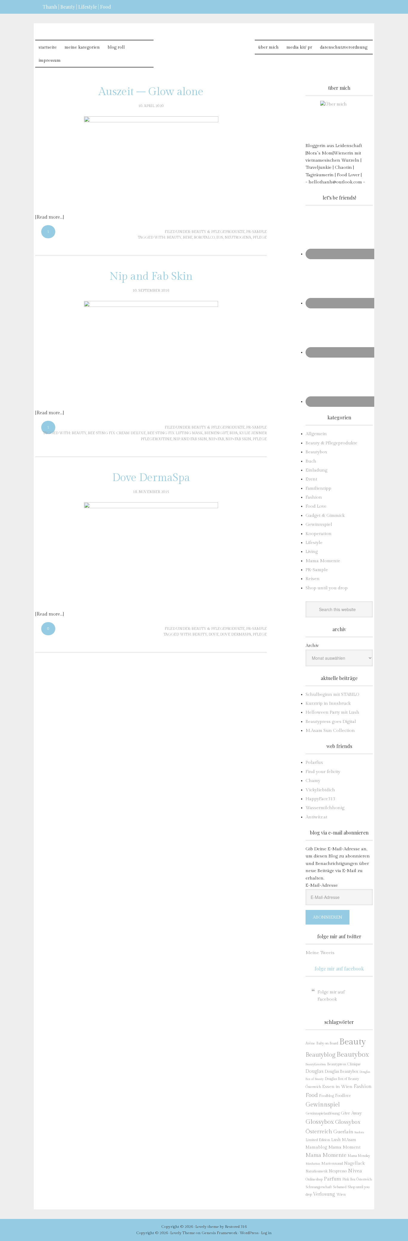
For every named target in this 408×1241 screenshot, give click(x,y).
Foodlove (343, 1095)
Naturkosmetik (317, 1171)
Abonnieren (327, 917)
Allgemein (316, 433)
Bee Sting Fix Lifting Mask (175, 433)
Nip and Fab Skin (151, 276)
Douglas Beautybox (341, 1071)
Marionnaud (332, 1163)
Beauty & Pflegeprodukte (218, 232)
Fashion (314, 497)
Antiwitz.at (316, 817)
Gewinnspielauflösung (323, 1113)
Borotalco (204, 237)
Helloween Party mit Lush (332, 712)
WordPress (249, 1233)
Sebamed (339, 1187)
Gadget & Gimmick (325, 515)
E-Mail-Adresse (322, 885)
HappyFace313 (320, 798)
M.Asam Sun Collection (330, 730)
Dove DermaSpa (151, 478)
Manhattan (313, 1164)
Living (312, 551)
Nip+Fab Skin (238, 439)
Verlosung (324, 1194)
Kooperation (319, 533)
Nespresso (338, 1171)
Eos (219, 237)
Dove (213, 634)
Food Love (316, 506)
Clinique (354, 1064)
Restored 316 (236, 1226)
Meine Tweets (320, 952)
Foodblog (326, 1096)
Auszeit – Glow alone (151, 92)
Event (311, 479)
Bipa (233, 433)
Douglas (314, 1071)
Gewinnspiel (319, 524)
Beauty (174, 237)
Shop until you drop (327, 588)
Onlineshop (314, 1179)
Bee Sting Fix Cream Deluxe (117, 433)
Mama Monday (359, 1156)
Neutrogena (238, 237)
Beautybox (316, 452)
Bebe (187, 237)
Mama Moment (344, 1147)
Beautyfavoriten (316, 1064)
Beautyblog (320, 1054)
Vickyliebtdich (320, 789)
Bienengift (216, 433)
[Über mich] (339, 120)
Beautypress (336, 1064)
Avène (310, 1043)
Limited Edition (318, 1140)
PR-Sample (256, 232)
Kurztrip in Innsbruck (328, 703)
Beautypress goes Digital (331, 721)
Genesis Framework (219, 1233)
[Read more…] (49, 217)
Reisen (313, 578)
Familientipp (318, 488)
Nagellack (354, 1163)
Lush (336, 1139)
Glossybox (320, 1122)
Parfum (332, 1179)
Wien (341, 1194)
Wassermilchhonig (325, 807)
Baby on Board (327, 1043)
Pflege (260, 237)
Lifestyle (314, 542)
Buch (311, 461)
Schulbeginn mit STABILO (332, 694)
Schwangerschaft (319, 1187)
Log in (266, 1233)
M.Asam (349, 1140)
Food (312, 1095)
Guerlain (343, 1132)
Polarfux (314, 762)
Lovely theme (207, 1226)
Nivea (355, 1171)
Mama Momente (323, 560)
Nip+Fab (216, 439)
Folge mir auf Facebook (339, 968)
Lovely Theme (182, 1233)
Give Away (351, 1113)
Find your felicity (323, 771)
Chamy (313, 780)
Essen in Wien (337, 1086)
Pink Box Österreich (357, 1179)
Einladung (316, 470)
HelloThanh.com (204, 45)
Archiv (312, 645)
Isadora (359, 1132)
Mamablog (316, 1147)
